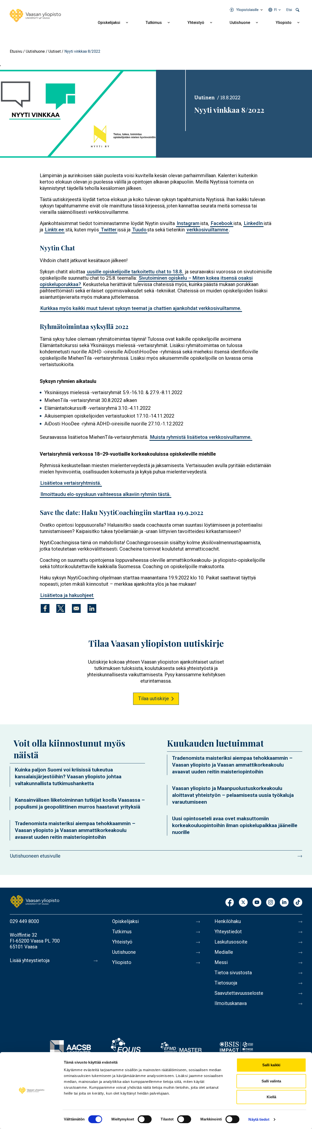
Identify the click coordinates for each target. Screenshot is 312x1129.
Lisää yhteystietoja (29, 960)
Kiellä (271, 1097)
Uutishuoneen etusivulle (35, 856)
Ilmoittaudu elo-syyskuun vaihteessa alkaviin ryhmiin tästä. (105, 494)
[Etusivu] (35, 15)
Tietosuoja (225, 983)
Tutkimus (154, 22)
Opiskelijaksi (109, 22)
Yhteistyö (195, 22)
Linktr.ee (54, 230)
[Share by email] (76, 608)
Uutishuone (240, 22)
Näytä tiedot (258, 1119)
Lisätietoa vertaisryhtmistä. (70, 483)
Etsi (289, 10)
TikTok (297, 902)
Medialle (223, 952)
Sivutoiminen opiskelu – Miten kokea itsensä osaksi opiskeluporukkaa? (146, 281)
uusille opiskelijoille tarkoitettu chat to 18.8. (135, 272)
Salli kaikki (271, 1065)
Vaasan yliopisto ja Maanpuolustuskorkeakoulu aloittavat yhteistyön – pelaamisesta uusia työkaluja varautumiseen (233, 795)
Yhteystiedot (228, 931)
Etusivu (16, 51)
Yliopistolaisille (247, 10)
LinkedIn (253, 223)
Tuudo (139, 230)
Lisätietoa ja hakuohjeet (66, 595)
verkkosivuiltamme (207, 230)
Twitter (108, 230)
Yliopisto (284, 22)
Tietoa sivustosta (233, 972)
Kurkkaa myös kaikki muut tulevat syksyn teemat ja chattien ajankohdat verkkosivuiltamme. (140, 308)
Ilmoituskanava (230, 1003)
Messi (221, 962)
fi (275, 10)
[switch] (145, 1119)
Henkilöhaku (227, 921)
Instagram (188, 223)
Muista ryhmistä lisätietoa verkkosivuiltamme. (201, 437)
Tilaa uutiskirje (153, 698)
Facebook (222, 223)
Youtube (257, 902)
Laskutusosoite (230, 942)
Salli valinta (271, 1081)
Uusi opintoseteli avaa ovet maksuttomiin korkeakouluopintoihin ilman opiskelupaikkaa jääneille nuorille (234, 825)
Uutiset (55, 51)
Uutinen (204, 97)
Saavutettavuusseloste (238, 993)
